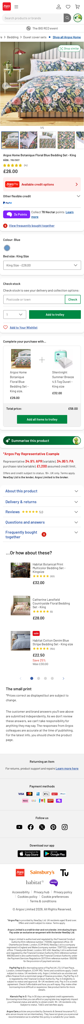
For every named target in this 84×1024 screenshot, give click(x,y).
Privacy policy (63, 892)
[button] (69, 48)
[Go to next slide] (78, 85)
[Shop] (16, 7)
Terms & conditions (43, 901)
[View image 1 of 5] (10, 140)
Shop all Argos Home (67, 37)
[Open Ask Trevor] (77, 18)
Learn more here (67, 768)
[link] (42, 224)
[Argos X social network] (42, 827)
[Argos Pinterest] (53, 827)
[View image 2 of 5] (28, 140)
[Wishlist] (68, 7)
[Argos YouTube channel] (19, 827)
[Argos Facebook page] (30, 827)
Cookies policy (27, 896)
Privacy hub (41, 892)
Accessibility (20, 892)
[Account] (58, 7)
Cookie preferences (55, 896)
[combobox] (33, 18)
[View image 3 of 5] (47, 140)
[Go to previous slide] (5, 85)
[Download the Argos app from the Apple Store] (29, 856)
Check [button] (72, 299)
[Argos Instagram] (64, 827)
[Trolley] (77, 7)
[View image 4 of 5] (66, 140)
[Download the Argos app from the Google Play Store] (55, 856)
